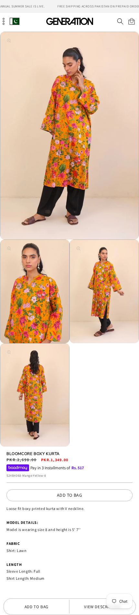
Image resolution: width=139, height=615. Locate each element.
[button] (120, 21)
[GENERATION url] (69, 21)
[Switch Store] (14, 21)
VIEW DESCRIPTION (102, 607)
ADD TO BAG (69, 495)
